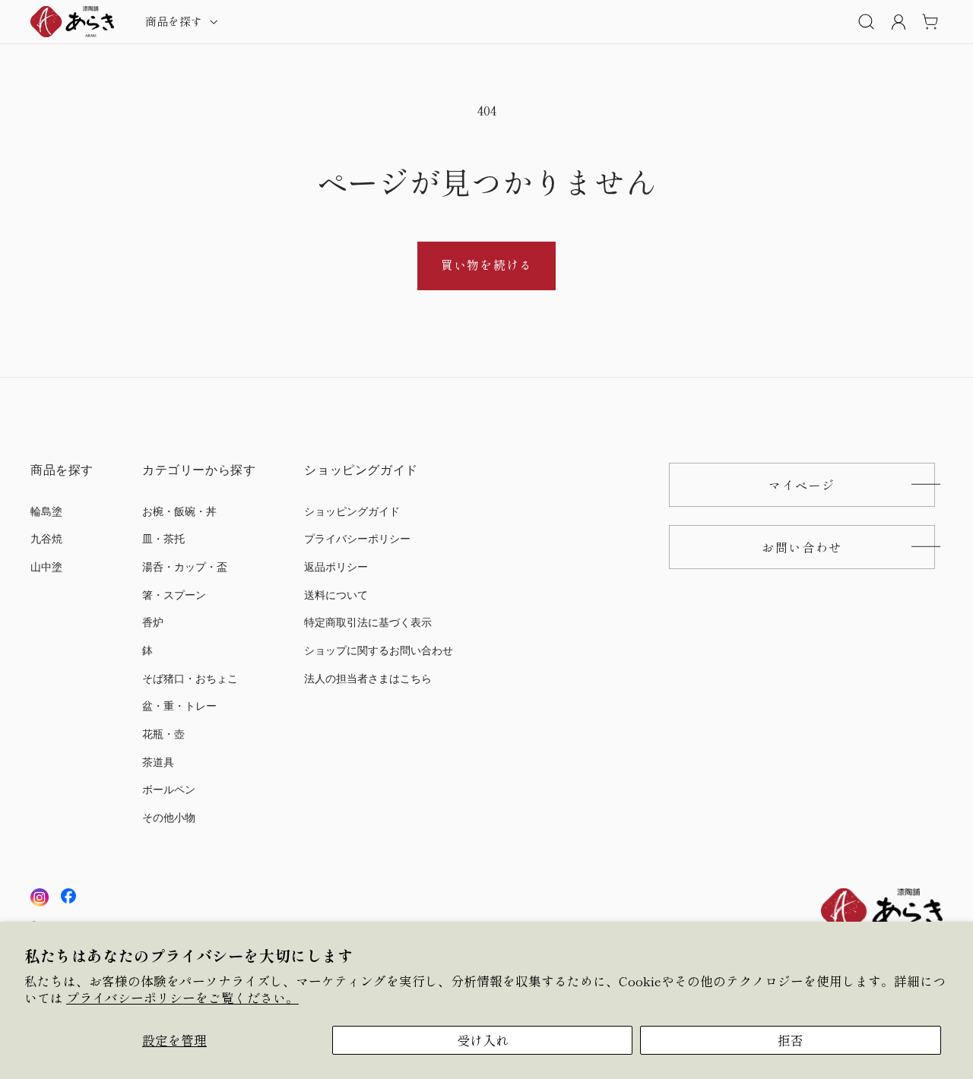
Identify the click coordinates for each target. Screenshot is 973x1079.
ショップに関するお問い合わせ (378, 650)
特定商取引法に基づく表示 (368, 622)
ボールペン (168, 790)
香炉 (152, 622)
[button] (180, 21)
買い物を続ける (486, 265)
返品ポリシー (336, 566)
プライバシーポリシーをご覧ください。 (182, 998)
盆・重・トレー (179, 706)
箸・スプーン (174, 594)
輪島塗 (46, 511)
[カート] (930, 21)
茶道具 (158, 761)
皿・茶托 (163, 539)
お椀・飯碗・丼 (179, 511)
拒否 (790, 1040)
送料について (336, 594)
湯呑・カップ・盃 (184, 566)
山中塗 (46, 566)
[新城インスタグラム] (39, 897)
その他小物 (168, 817)
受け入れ (483, 1040)
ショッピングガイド (352, 511)
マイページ (802, 484)
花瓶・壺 (163, 733)
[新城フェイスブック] (68, 897)
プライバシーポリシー (357, 539)
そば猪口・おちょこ (190, 678)
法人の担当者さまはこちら (368, 678)
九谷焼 (46, 539)
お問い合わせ (802, 546)
